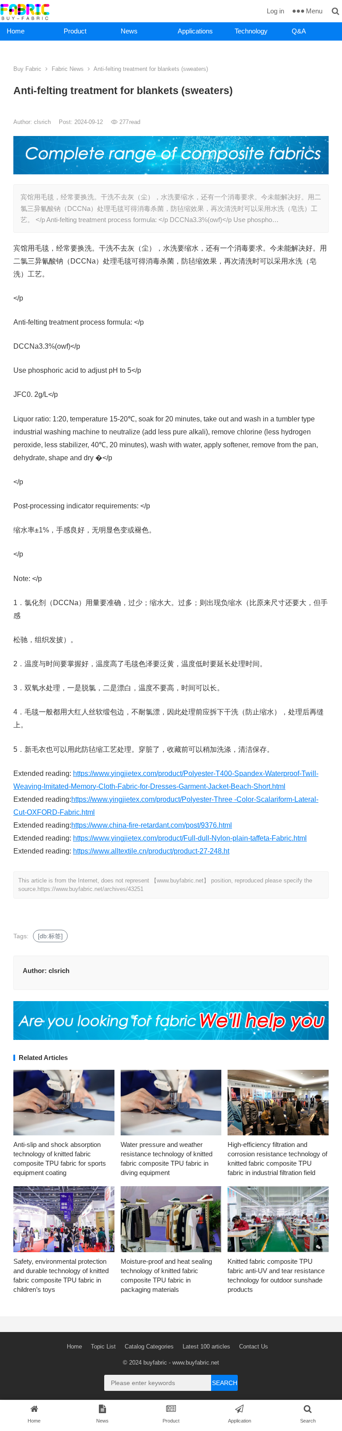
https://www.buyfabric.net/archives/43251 (90, 889)
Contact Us (253, 1346)
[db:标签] (50, 936)
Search (224, 1382)
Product (75, 31)
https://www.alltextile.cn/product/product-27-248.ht (151, 851)
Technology (251, 31)
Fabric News (68, 69)
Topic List (103, 1346)
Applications (195, 31)
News (129, 31)
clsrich (43, 122)
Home (15, 31)
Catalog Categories (149, 1346)
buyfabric (155, 1362)
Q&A (299, 31)
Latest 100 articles (206, 1346)
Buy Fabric (27, 69)
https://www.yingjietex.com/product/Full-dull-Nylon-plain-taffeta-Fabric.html (190, 838)
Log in (275, 11)
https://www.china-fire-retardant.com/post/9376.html (151, 825)
